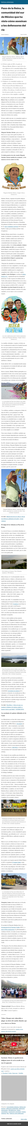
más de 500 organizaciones (7, 929)
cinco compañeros (9, 226)
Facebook (5, 1073)
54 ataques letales (16, 862)
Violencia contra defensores (16, 1113)
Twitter (10, 1073)
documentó (19, 723)
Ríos (8, 1113)
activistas (16, 226)
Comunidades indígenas (13, 1107)
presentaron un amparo (14, 691)
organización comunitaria (14, 1111)
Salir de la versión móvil (14, 1124)
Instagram (14, 1073)
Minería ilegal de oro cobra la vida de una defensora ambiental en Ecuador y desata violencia (13, 519)
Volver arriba (24, 1119)
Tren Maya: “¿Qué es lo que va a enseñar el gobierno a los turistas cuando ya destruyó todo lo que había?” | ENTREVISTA (12, 707)
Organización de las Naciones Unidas (10, 927)
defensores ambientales (12, 1108)
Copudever (15, 604)
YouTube (21, 1073)
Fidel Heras (15, 747)
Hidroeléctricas (12, 1110)
